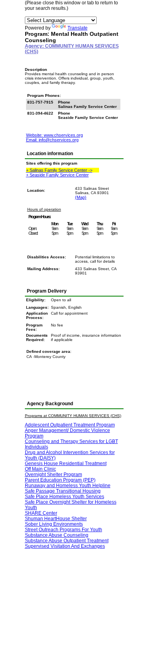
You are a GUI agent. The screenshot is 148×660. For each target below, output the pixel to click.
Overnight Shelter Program (53, 474)
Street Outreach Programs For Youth (63, 529)
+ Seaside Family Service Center (57, 174)
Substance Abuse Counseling (56, 535)
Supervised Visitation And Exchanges (65, 546)
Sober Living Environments (54, 524)
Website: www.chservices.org (54, 135)
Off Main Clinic (40, 469)
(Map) (80, 197)
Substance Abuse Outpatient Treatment (67, 540)
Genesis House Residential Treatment (66, 463)
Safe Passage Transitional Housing (63, 491)
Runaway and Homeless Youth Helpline (68, 485)
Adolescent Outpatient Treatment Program (70, 425)
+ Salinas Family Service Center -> (59, 170)
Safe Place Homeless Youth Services (64, 496)
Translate (77, 28)
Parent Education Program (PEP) (60, 480)
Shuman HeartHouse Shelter (56, 518)
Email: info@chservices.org (52, 139)
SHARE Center (41, 513)
